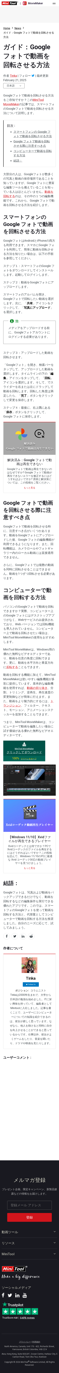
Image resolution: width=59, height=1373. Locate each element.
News (17, 28)
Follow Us (32, 984)
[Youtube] (25, 1296)
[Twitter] (33, 76)
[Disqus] (29, 1104)
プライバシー (25, 1342)
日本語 (11, 85)
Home (6, 28)
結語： (17, 160)
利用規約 (36, 1342)
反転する (12, 667)
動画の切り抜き (37, 688)
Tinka (13, 75)
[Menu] (54, 3)
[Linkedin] (17, 1296)
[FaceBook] (3, 1296)
